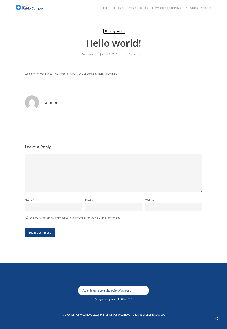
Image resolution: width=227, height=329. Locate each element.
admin (89, 54)
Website (150, 200)
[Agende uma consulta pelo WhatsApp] (113, 294)
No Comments (133, 54)
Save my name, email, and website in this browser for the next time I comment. (74, 217)
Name (29, 200)
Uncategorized (114, 31)
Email (89, 200)
